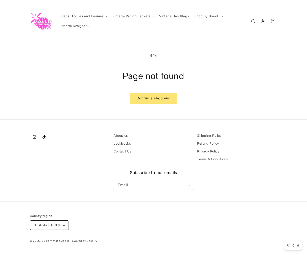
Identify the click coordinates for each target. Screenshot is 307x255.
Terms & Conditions (212, 159)
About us (120, 135)
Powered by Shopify (84, 241)
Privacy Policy (208, 151)
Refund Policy (208, 143)
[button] (84, 16)
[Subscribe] (189, 185)
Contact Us (122, 151)
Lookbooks (122, 143)
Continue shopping (153, 98)
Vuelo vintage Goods (56, 241)
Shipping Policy (209, 135)
